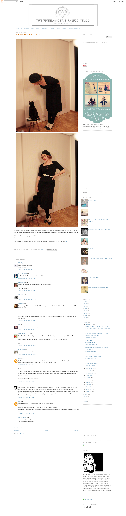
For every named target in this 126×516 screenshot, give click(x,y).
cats (20, 252)
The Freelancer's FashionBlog (25, 385)
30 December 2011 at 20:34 (27, 299)
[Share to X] (52, 250)
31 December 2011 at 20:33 (27, 365)
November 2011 (90, 368)
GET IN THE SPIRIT (90, 338)
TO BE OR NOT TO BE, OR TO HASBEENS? (98, 268)
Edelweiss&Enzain (22, 417)
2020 (85, 301)
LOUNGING (90, 248)
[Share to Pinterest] (56, 250)
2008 (85, 399)
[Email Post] (45, 249)
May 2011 (88, 382)
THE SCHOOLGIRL (90, 365)
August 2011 (89, 375)
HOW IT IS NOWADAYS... (91, 363)
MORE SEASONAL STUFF (92, 335)
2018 (85, 306)
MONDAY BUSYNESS (90, 351)
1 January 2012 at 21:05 (26, 397)
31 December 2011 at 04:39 (27, 345)
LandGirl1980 (21, 282)
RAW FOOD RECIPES (74, 29)
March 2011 (89, 387)
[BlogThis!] (50, 250)
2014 (85, 315)
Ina (66, 241)
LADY (86, 361)
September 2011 (90, 373)
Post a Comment (18, 428)
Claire (19, 358)
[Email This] (48, 250)
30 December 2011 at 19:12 (27, 269)
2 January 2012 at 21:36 (26, 413)
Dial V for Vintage (22, 273)
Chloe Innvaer (21, 349)
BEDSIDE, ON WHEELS (94, 200)
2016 (85, 310)
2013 (85, 317)
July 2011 (88, 377)
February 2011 (89, 389)
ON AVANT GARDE (90, 342)
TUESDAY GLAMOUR (90, 358)
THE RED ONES (89, 349)
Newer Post (16, 430)
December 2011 (89, 324)
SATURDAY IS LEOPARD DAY (93, 354)
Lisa (19, 324)
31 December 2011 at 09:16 (27, 354)
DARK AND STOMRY (90, 331)
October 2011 (89, 371)
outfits (31, 252)
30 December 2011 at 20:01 (27, 290)
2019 (85, 304)
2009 (85, 396)
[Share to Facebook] (54, 250)
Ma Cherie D (21, 294)
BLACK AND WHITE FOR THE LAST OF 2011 (30, 35)
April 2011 (88, 384)
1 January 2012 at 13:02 (26, 381)
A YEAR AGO (88, 340)
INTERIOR (44, 29)
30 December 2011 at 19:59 (27, 278)
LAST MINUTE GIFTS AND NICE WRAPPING (96, 333)
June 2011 (88, 380)
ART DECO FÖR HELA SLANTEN (93, 356)
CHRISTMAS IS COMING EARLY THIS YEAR (99, 229)
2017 (85, 308)
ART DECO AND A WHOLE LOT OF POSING (96, 347)
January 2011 (89, 391)
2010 (85, 394)
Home (46, 430)
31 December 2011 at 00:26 (27, 310)
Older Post (76, 430)
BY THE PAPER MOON (93, 277)
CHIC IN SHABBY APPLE (91, 344)
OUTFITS (52, 29)
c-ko (19, 401)
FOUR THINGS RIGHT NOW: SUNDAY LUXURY (99, 210)
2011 (85, 322)
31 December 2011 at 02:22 (27, 329)
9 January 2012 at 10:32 (26, 424)
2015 (85, 313)
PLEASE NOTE (25, 29)
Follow (84, 437)
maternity (25, 252)
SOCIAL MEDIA (35, 29)
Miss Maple (21, 303)
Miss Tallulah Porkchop (23, 333)
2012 (85, 320)
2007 (85, 401)
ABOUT (17, 29)
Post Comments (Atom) (25, 434)
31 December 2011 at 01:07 (27, 320)
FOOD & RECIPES (61, 29)
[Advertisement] (97, 418)
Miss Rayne (21, 263)
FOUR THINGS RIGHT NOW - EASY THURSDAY (97, 328)
